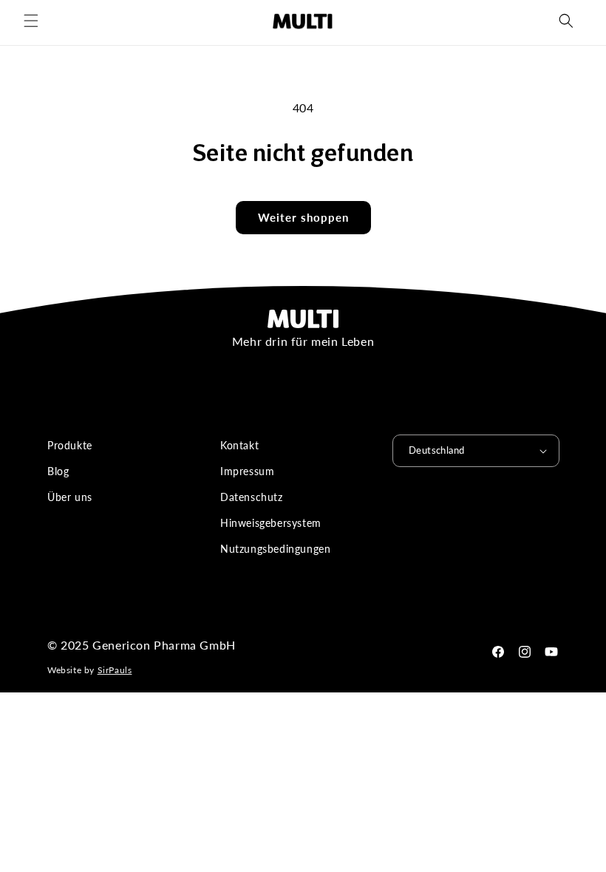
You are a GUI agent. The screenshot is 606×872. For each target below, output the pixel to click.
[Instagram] (524, 651)
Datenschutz (251, 497)
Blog (58, 471)
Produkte (69, 445)
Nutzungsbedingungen (275, 548)
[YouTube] (551, 651)
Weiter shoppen (303, 217)
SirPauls (115, 669)
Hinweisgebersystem (270, 523)
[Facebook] (498, 651)
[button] (31, 20)
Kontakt (239, 445)
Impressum (247, 471)
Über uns (69, 497)
